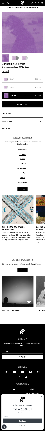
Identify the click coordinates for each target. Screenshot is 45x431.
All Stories (22, 182)
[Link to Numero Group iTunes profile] (38, 371)
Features (22, 154)
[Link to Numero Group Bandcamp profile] (26, 377)
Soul (22, 173)
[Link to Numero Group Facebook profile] (14, 371)
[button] (42, 3)
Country (22, 164)
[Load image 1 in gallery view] (5, 58)
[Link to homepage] (22, 3)
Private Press (22, 168)
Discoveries (22, 150)
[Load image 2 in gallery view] (15, 58)
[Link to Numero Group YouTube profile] (22, 371)
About (32, 389)
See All (22, 189)
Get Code (22, 421)
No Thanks (22, 426)
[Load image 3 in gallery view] (24, 58)
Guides (22, 159)
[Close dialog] (41, 396)
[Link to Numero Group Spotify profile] (30, 371)
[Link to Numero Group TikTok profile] (19, 377)
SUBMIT (22, 357)
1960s (22, 178)
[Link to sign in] (32, 3)
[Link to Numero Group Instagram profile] (7, 371)
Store (12, 389)
